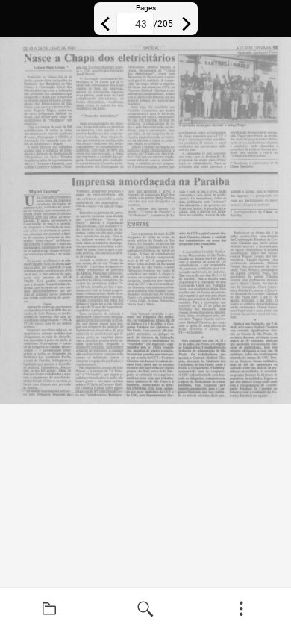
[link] (49, 609)
